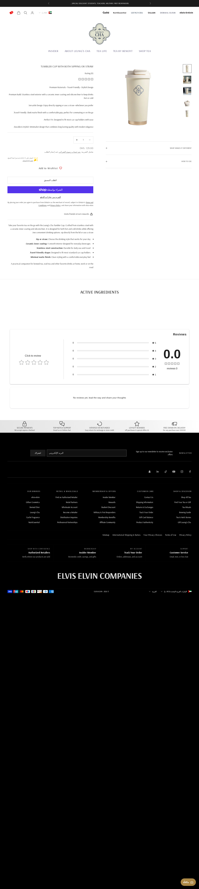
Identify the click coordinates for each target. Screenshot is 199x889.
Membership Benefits (106, 517)
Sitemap (105, 535)
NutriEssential (34, 522)
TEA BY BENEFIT (123, 51)
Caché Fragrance (33, 517)
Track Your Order (146, 512)
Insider (53, 51)
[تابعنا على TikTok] (165, 471)
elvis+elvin (35, 497)
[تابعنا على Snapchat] (149, 471)
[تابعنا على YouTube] (173, 471)
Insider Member (109, 497)
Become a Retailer (70, 512)
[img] (85, 79)
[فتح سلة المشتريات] (14, 12)
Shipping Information (144, 502)
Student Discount (108, 507)
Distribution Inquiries (68, 517)
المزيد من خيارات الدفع (50, 197)
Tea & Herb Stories (183, 517)
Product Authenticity (144, 522)
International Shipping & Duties (126, 535)
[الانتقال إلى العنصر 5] (187, 113)
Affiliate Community (107, 522)
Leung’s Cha (35, 512)
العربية (154, 591)
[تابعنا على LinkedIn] (157, 471)
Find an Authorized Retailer (66, 497)
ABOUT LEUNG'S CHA (77, 51)
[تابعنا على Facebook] (190, 471)
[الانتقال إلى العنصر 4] (187, 102)
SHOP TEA (145, 51)
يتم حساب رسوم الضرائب (70, 152)
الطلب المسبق (50, 180)
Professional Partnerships (67, 522)
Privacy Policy (185, 535)
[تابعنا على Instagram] (181, 471)
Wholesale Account (69, 507)
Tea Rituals (186, 507)
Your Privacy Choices (152, 535)
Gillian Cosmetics (33, 502)
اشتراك (38, 453)
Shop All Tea (186, 497)
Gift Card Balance (146, 517)
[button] (114, 342)
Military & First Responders (104, 512)
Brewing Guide (185, 512)
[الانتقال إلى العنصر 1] (187, 68)
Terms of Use (170, 535)
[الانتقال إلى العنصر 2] (187, 79)
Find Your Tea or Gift (182, 502)
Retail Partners (71, 502)
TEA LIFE (102, 51)
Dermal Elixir (35, 507)
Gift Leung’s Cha (184, 522)
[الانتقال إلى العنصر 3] (187, 91)
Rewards (112, 502)
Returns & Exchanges (144, 507)
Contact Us (148, 497)
